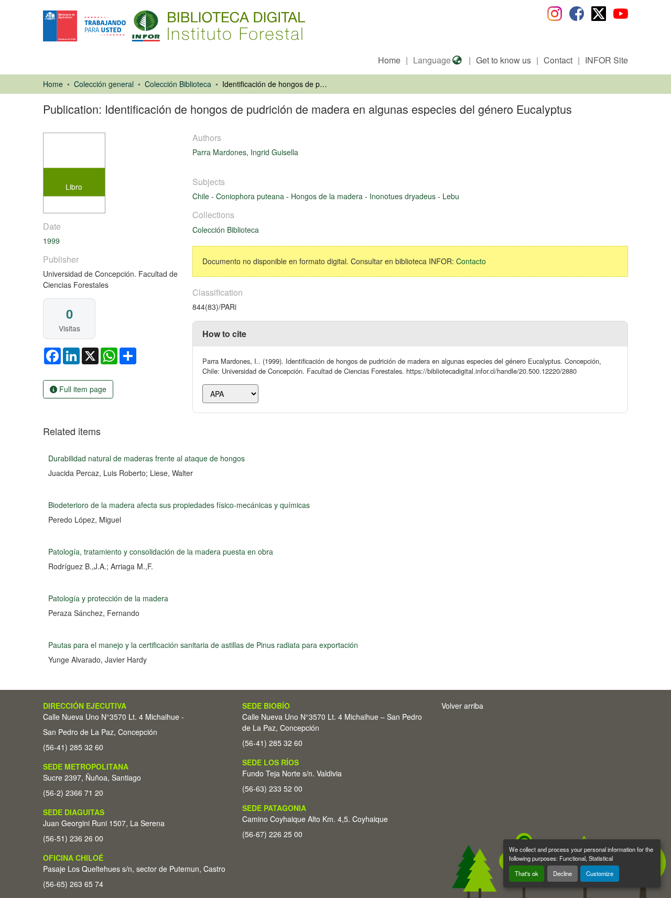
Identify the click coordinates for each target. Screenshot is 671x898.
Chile (201, 196)
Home (389, 60)
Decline (562, 873)
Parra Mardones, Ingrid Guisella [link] (245, 152)
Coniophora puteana (251, 196)
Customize (599, 873)
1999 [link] (51, 240)
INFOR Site (606, 60)
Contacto (471, 261)
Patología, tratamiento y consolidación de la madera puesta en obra (160, 551)
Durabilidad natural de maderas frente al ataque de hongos (146, 458)
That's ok (526, 873)
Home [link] (53, 84)
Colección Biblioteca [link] (178, 84)
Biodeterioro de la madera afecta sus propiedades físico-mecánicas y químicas (179, 505)
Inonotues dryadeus (404, 196)
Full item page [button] (81, 389)
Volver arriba (462, 705)
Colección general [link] (104, 84)
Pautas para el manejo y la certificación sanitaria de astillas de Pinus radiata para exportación (203, 645)
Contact (558, 60)
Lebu (450, 196)
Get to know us (503, 60)
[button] (128, 25)
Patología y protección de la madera (108, 598)
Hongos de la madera (328, 196)
